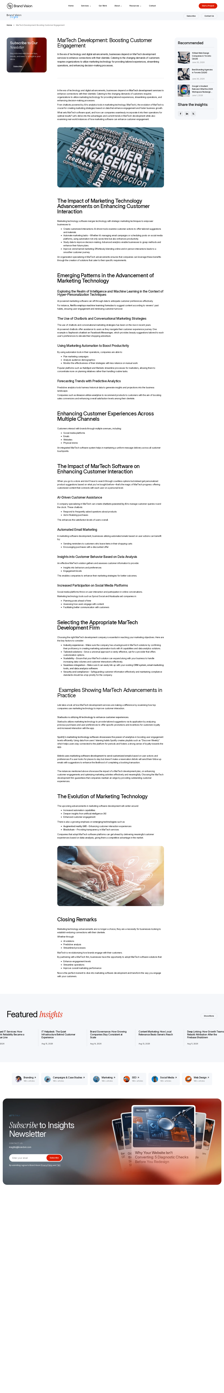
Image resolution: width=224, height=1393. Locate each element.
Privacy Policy (47, 1165)
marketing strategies (85, 108)
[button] (86, 6)
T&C (58, 1165)
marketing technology (89, 97)
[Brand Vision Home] (19, 6)
